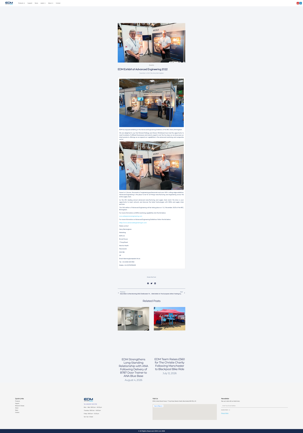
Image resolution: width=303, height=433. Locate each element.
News (16, 410)
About (16, 408)
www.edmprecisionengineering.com (130, 216)
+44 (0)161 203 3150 (91, 404)
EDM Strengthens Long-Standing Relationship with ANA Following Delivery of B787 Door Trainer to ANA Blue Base (133, 368)
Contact (17, 412)
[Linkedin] (300, 3)
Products (17, 401)
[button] (148, 283)
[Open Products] (24, 3)
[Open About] (52, 3)
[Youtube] (298, 3)
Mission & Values (19, 405)
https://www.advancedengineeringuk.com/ (133, 223)
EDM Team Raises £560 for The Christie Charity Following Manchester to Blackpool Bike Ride (169, 364)
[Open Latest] (45, 3)
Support (17, 403)
